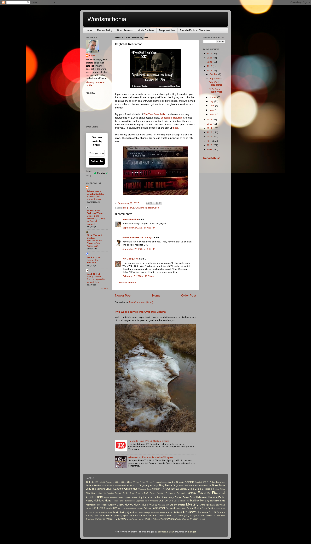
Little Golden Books (182, 501)
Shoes (95, 516)
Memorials (91, 505)
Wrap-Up (185, 519)
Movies (129, 504)
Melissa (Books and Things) (138, 237)
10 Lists (90, 482)
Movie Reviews (146, 30)
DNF (146, 493)
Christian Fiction (159, 489)
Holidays (99, 500)
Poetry (204, 508)
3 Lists (117, 482)
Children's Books (145, 489)
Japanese (140, 501)
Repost (169, 512)
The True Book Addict (155, 114)
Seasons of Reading (171, 117)
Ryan (92, 55)
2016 (210, 119)
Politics (211, 508)
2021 (210, 62)
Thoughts (193, 516)
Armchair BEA (200, 482)
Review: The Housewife (92, 261)
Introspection (130, 501)
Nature (212, 505)
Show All (104, 289)
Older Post (188, 295)
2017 (210, 70)
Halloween (153, 208)
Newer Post (123, 295)
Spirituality (117, 515)
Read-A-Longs (144, 512)
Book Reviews (125, 30)
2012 (210, 136)
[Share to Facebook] (156, 203)
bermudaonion (130, 219)
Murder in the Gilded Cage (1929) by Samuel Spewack (96, 220)
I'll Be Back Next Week (215, 90)
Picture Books (193, 508)
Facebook (181, 493)
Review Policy (104, 30)
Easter (152, 493)
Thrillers (201, 515)
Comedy (183, 489)
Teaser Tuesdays (168, 515)
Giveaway (168, 497)
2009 (210, 149)
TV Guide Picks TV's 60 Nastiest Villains (148, 441)
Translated (90, 519)
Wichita (172, 519)
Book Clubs (184, 486)
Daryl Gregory (136, 493)
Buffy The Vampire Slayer (99, 489)
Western (164, 519)
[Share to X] (153, 203)
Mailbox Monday (199, 500)
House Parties (118, 501)
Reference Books (158, 512)
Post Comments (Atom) (141, 302)
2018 (210, 66)
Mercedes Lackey (106, 505)
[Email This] (147, 203)
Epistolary (160, 493)
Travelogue (100, 519)
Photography (181, 508)
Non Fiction (98, 507)
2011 (209, 141)
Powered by (89, 173)
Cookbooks (207, 489)
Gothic (178, 497)
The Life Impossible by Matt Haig (96, 280)
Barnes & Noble (113, 486)
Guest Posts (189, 497)
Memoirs (220, 501)
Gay (140, 497)
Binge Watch (132, 485)
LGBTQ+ (163, 501)
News (88, 508)
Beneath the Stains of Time (95, 212)
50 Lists (136, 482)
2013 (210, 132)
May (211, 110)
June (212, 105)
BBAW (123, 485)
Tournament (220, 516)
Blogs (176, 485)
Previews (103, 512)
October (213, 74)
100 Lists (99, 482)
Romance (203, 512)
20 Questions (108, 482)
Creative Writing (219, 489)
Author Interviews (217, 482)
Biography (144, 485)
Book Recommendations (200, 485)
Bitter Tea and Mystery (94, 236)
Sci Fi (212, 512)
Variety (141, 519)
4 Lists (123, 482)
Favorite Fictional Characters (195, 30)
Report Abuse (211, 158)
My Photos (179, 505)
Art (208, 482)
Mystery (192, 504)
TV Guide (109, 519)
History (89, 501)
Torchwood (210, 515)
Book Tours (218, 485)
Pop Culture (220, 508)
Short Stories (105, 515)
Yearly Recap (199, 519)
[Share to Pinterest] (159, 203)
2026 (210, 53)
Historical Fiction (216, 497)
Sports (126, 515)
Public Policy (119, 512)
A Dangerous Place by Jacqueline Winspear (150, 457)
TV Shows (120, 518)
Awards (89, 485)
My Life (169, 505)
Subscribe (97, 161)
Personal (170, 508)
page (175, 128)
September (215, 78)
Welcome (156, 519)
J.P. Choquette (130, 259)
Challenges (141, 208)
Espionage (170, 493)
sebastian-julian (166, 532)
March (213, 114)
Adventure (163, 482)
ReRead (177, 512)
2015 (210, 124)
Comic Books (194, 489)
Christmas (173, 488)
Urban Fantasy (132, 519)
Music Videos (149, 504)
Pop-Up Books (92, 512)
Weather (148, 519)
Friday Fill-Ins (123, 497)
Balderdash (100, 485)
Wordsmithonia (106, 19)
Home (89, 30)
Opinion (147, 508)
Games (134, 497)
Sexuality (89, 516)
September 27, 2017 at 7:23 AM (138, 228)
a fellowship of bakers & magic (94, 198)
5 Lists (129, 482)
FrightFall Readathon (216, 83)
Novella (109, 508)
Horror (108, 500)
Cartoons (118, 488)
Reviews (189, 512)
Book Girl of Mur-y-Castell (94, 275)
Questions (132, 512)
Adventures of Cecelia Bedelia (95, 192)
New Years (220, 505)
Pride (110, 512)
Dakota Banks (121, 493)
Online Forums (137, 508)
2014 (210, 128)
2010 (210, 145)
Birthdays (154, 485)
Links (171, 501)
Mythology (204, 505)
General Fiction (152, 497)
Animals (189, 481)
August (213, 97)
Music (137, 504)
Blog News (128, 208)
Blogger (192, 532)
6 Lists (142, 482)
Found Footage (110, 497)
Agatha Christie (176, 482)
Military (120, 505)
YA (191, 519)
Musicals (161, 505)
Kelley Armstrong (151, 501)
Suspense (153, 515)
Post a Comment (127, 282)
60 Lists (149, 482)
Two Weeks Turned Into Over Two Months (140, 311)
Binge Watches (167, 30)
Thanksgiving (183, 515)
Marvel (213, 501)
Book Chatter (94, 257)
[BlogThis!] (150, 203)
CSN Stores (91, 493)
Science (221, 512)
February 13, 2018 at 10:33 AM (138, 276)
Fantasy (191, 492)
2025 (210, 58)
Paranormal (158, 507)
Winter (178, 519)
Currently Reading (106, 493)
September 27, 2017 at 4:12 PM (138, 249)
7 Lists (156, 482)
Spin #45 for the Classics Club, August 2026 (94, 243)
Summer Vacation (138, 515)
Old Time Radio (124, 508)
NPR (115, 508)
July (211, 101)
